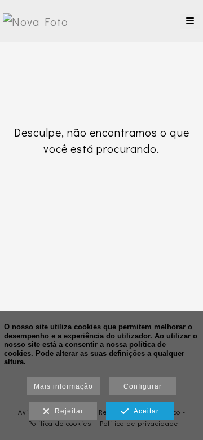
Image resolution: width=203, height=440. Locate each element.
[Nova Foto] (35, 21)
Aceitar (144, 411)
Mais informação (63, 386)
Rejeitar (66, 411)
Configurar (142, 386)
